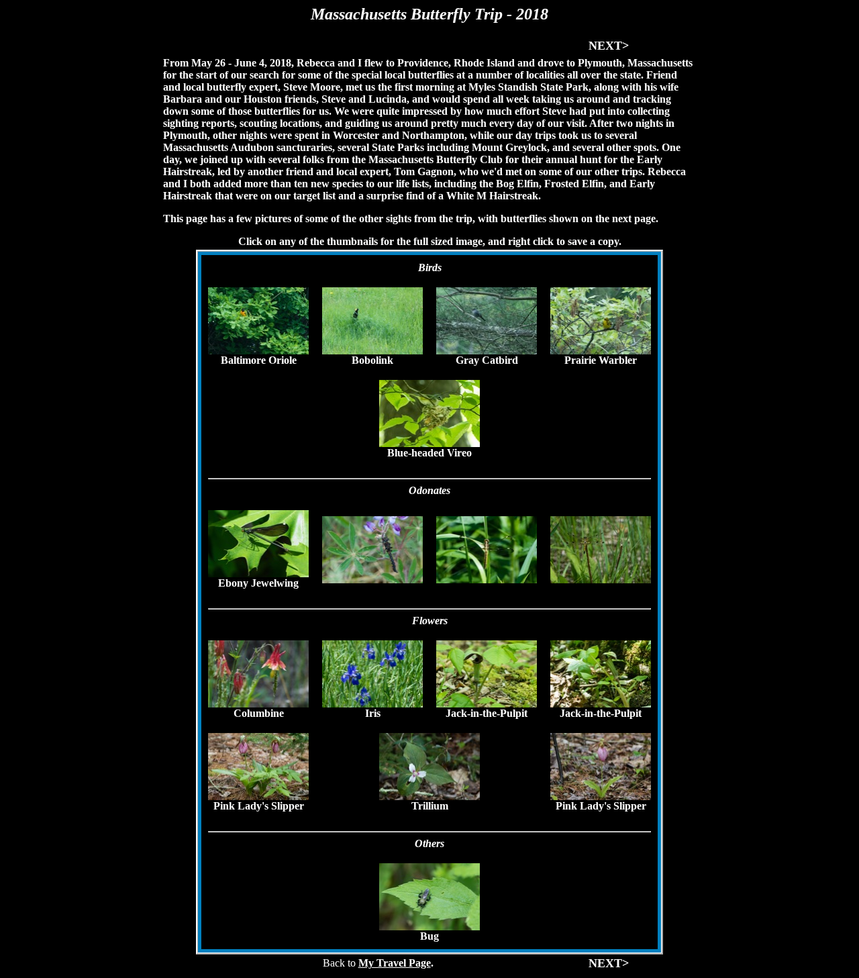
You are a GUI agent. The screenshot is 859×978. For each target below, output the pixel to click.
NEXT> (609, 45)
